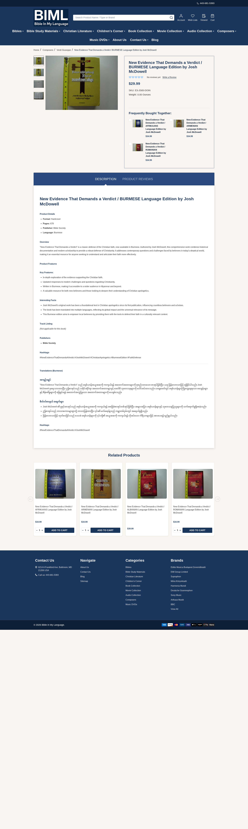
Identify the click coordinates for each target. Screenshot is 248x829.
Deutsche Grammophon (182, 590)
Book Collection (140, 31)
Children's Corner (110, 31)
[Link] (51, 18)
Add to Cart (59, 530)
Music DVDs (98, 40)
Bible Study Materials (42, 31)
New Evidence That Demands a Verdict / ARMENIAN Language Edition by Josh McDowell (197, 126)
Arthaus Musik (177, 600)
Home (36, 50)
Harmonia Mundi (178, 586)
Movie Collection (169, 31)
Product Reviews (137, 179)
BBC (173, 604)
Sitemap (84, 581)
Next (217, 499)
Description (105, 179)
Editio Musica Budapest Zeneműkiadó (188, 567)
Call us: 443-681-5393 (48, 575)
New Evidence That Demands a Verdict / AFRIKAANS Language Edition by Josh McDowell (156, 126)
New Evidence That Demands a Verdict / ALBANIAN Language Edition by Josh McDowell (145, 509)
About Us (119, 40)
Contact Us (138, 40)
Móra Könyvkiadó (179, 581)
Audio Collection (199, 31)
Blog (155, 40)
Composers (225, 31)
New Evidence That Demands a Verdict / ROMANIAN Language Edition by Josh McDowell (156, 150)
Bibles (17, 31)
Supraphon (176, 576)
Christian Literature (77, 31)
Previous (30, 499)
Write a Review (169, 77)
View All (174, 609)
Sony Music (176, 595)
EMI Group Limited (179, 572)
